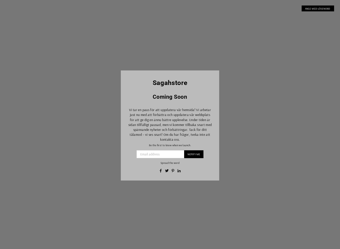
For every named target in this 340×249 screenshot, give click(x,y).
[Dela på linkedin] (179, 170)
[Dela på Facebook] (160, 170)
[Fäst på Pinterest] (173, 170)
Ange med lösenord (318, 8)
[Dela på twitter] (167, 170)
